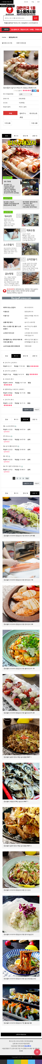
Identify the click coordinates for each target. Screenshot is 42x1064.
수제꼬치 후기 (8, 379)
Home (4, 37)
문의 (25, 136)
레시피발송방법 (8, 94)
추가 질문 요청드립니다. (12, 466)
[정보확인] (27, 1046)
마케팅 (32, 29)
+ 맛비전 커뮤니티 (7, 2)
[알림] (24, 1062)
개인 (6, 456)
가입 (32, 2)
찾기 (38, 2)
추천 (21, 117)
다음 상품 (34, 123)
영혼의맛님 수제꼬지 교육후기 (13, 389)
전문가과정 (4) (21, 43)
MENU (6, 29)
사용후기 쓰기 (28, 409)
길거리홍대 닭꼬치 (10, 446)
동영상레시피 (13, 37)
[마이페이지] (17, 1062)
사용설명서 (24, 23)
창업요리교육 (24, 29)
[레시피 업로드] (31, 1062)
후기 (16, 136)
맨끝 (27, 478)
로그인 (26, 2)
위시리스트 (33, 113)
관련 (34, 136)
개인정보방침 (28, 1041)
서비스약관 (19, 1041)
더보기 (37, 409)
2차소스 (7, 436)
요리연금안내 (33, 23)
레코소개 (17, 23)
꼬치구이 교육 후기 (10, 362)
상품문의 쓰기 (28, 483)
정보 (6, 136)
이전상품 (7, 123)
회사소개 (12, 1041)
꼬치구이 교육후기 (10, 371)
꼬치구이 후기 (8, 399)
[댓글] (10, 1062)
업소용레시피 (15, 29)
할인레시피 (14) (7, 43)
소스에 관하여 (9, 426)
